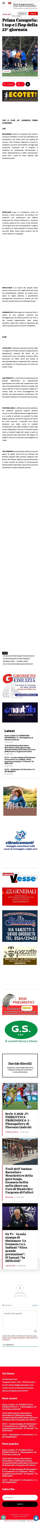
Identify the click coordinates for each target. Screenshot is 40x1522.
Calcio (6, 71)
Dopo (22, 13)
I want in (20, 1504)
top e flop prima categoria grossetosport (18, 664)
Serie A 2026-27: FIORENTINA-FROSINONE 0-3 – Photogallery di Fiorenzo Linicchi (19, 737)
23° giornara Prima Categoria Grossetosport (18, 656)
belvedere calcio (9, 661)
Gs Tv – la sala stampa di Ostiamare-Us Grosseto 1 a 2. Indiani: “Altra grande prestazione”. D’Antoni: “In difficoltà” (20, 760)
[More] (27, 84)
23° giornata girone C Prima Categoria (16, 659)
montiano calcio (22, 661)
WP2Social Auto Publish (11, 1521)
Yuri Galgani (10, 1266)
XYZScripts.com (31, 1521)
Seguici (33, 13)
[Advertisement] (20, 189)
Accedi (34, 1305)
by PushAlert (17, 16)
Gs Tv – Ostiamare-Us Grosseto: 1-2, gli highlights (20, 770)
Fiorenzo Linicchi (11, 1132)
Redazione (9, 1197)
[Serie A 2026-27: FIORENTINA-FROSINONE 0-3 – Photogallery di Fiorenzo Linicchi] (20, 1096)
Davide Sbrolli (7, 14)
